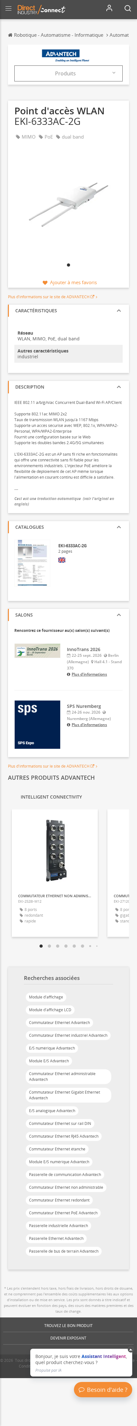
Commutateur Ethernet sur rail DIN (60, 1123)
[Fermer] (131, 1349)
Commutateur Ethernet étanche (57, 1149)
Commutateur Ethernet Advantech (59, 1022)
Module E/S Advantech (49, 1061)
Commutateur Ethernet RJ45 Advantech (63, 1136)
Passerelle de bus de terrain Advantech (63, 1251)
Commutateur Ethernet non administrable (66, 1187)
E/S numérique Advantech (52, 1048)
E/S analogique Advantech (52, 1110)
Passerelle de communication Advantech (65, 1174)
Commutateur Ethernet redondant (59, 1200)
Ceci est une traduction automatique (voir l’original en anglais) (64, 501)
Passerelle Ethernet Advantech (56, 1238)
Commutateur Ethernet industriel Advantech (68, 1035)
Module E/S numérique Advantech (59, 1161)
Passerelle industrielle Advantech (58, 1225)
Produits (65, 73)
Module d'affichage (46, 997)
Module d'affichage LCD (50, 1010)
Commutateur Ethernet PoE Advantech (63, 1213)
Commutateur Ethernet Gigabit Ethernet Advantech (64, 1095)
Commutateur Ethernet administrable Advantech (62, 1076)
